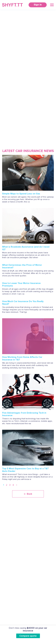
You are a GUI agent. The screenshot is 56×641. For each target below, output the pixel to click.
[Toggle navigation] (52, 5)
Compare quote (28, 635)
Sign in (38, 4)
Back (29, 493)
